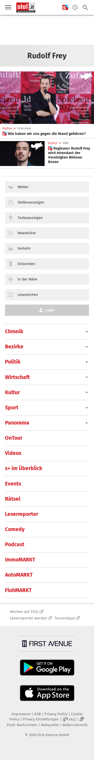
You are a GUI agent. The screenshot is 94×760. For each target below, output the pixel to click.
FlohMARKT (18, 590)
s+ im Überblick (23, 468)
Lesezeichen (28, 294)
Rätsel (12, 499)
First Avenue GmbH (53, 735)
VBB (65, 143)
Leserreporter (21, 514)
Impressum (21, 714)
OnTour (13, 438)
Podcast (14, 544)
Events (13, 484)
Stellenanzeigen (31, 202)
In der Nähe (27, 279)
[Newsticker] (75, 7)
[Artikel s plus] (47, 97)
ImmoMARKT (20, 559)
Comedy (15, 529)
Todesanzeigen (30, 218)
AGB (37, 714)
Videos (13, 453)
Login (50, 310)
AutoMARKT (19, 575)
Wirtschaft (17, 377)
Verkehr (24, 248)
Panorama (17, 423)
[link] (44, 133)
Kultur (7, 128)
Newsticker (27, 233)
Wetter (23, 187)
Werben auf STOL (24, 611)
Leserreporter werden (28, 618)
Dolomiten (26, 264)
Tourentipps (64, 618)
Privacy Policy (55, 714)
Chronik (14, 331)
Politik (13, 362)
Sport (11, 407)
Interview (24, 128)
